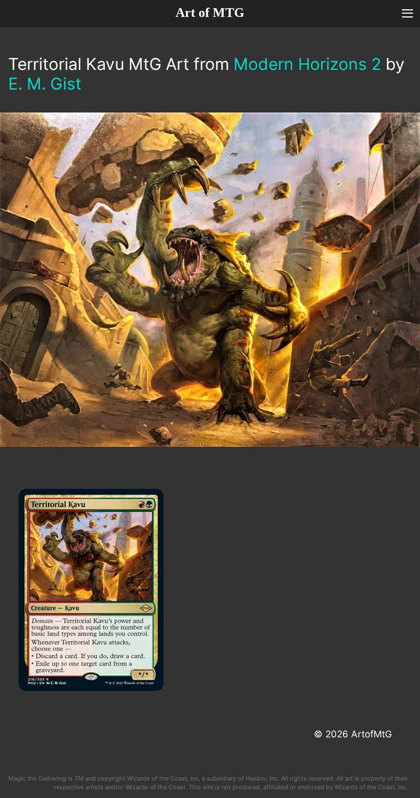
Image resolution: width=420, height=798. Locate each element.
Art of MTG (210, 12)
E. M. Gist (44, 83)
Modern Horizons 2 (307, 64)
